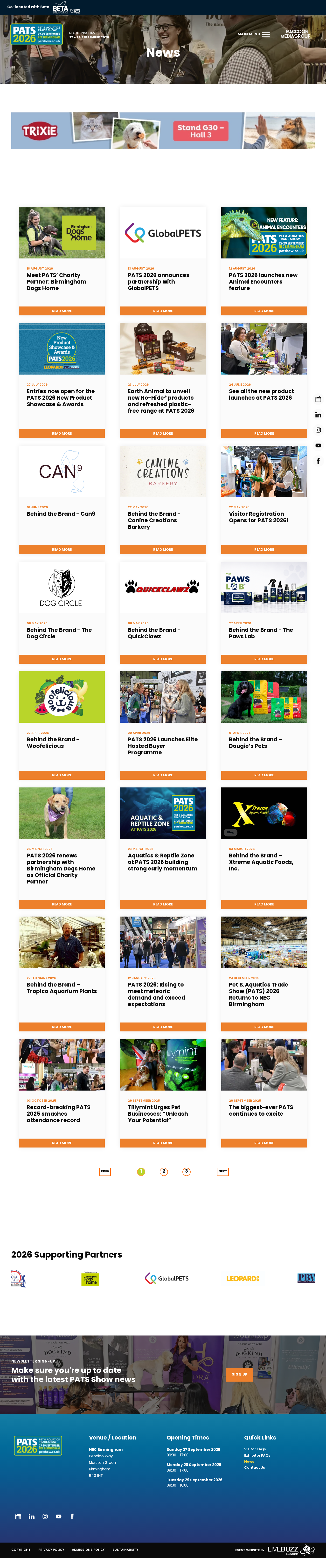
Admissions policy (88, 1549)
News (249, 1462)
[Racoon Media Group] (294, 34)
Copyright (21, 1549)
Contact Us (254, 1468)
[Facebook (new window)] (72, 1516)
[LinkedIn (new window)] (31, 1516)
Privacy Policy (51, 1549)
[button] (49, 1279)
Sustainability (125, 1549)
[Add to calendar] (18, 1516)
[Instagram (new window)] (45, 1516)
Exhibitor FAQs (257, 1456)
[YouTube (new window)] (58, 1516)
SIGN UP (240, 1375)
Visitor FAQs (255, 1449)
